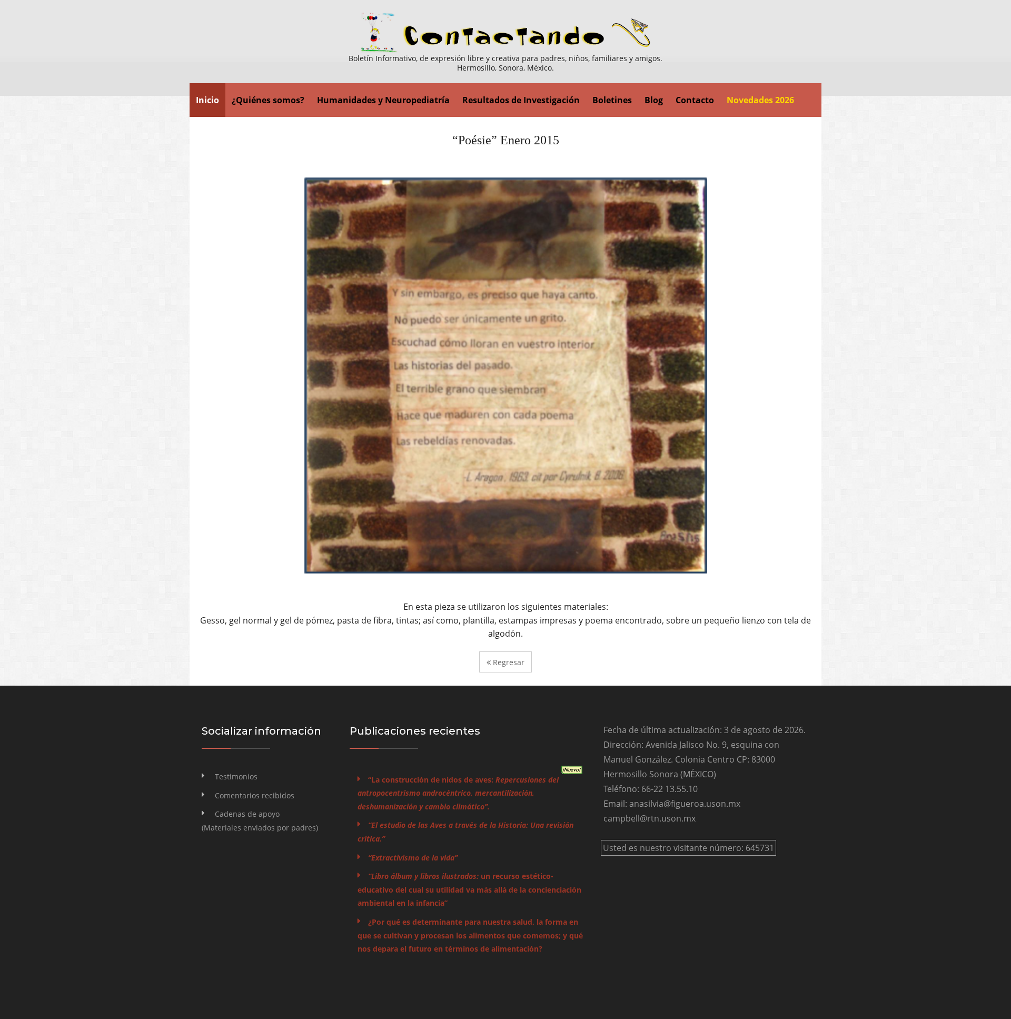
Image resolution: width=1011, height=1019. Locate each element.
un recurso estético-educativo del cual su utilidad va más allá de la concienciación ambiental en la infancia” (469, 889)
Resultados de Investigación (521, 100)
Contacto (695, 100)
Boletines (612, 100)
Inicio (207, 100)
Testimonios (236, 776)
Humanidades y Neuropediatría (383, 100)
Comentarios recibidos (254, 795)
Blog (654, 100)
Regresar (507, 662)
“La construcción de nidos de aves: (458, 793)
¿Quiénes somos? (268, 100)
